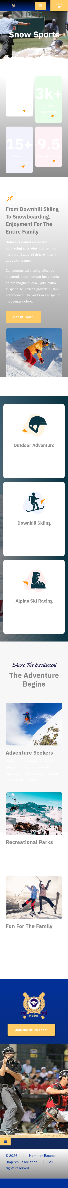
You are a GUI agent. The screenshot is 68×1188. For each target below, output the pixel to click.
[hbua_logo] (13, 5)
